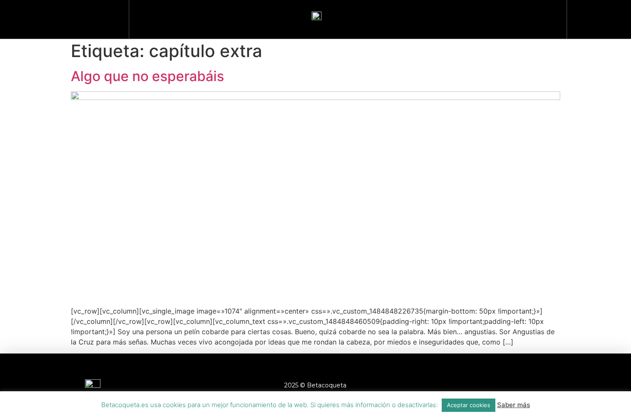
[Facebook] (471, 385)
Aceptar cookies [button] (468, 405)
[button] (595, 17)
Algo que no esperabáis (147, 76)
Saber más (513, 405)
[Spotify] (565, 385)
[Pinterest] (542, 385)
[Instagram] (495, 385)
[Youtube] (518, 385)
